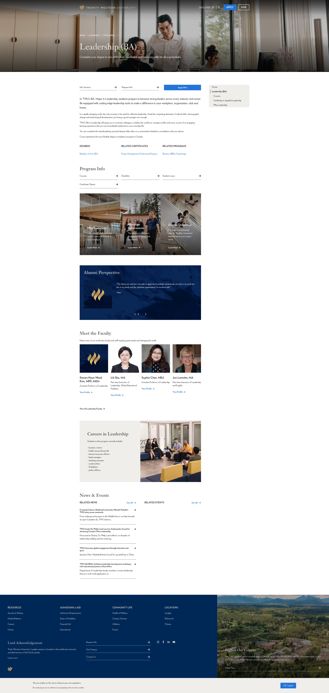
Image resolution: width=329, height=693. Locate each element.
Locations (171, 607)
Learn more (12, 658)
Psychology (181, 153)
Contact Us (91, 656)
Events (115, 629)
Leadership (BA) (219, 91)
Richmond (169, 618)
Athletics (116, 624)
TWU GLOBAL (109, 35)
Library (10, 629)
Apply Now (182, 87)
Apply (229, 7)
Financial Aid (65, 624)
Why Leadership (220, 105)
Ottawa (168, 624)
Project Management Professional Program (139, 153)
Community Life (122, 607)
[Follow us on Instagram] (158, 642)
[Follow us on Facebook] (163, 642)
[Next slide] (145, 314)
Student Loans (169, 176)
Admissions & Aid (70, 607)
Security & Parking (15, 613)
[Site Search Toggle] (219, 7)
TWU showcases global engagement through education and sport (104, 549)
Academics (94, 35)
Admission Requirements (70, 613)
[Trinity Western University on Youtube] (174, 642)
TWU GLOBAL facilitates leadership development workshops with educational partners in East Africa (105, 565)
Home (82, 35)
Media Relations (14, 618)
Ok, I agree (288, 685)
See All (130, 503)
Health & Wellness (120, 613)
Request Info (127, 87)
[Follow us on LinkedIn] (168, 642)
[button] (138, 314)
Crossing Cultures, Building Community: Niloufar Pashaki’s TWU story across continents (104, 511)
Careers (11, 624)
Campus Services (119, 618)
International (65, 629)
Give (243, 7)
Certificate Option (87, 184)
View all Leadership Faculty (91, 409)
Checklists (125, 176)
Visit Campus (91, 649)
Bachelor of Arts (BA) (89, 153)
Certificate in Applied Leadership (227, 100)
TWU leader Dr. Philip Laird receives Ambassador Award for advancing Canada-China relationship (105, 530)
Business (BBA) (169, 153)
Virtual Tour (230, 668)
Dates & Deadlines (68, 618)
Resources (14, 607)
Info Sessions (85, 87)
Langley (168, 613)
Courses (83, 176)
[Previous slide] (135, 314)
